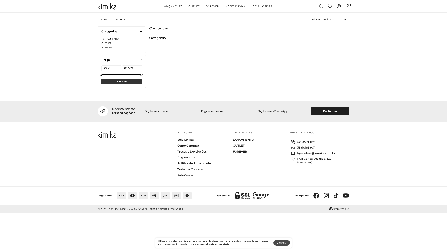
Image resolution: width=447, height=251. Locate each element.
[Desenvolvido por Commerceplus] (339, 208)
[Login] (339, 6)
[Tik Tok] (335, 195)
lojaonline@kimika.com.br (316, 153)
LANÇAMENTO (173, 6)
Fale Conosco (186, 175)
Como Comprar (188, 145)
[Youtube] (345, 195)
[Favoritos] (330, 6)
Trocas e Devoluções (192, 151)
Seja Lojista (263, 6)
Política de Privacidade (194, 163)
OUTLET (194, 6)
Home (104, 19)
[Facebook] (316, 195)
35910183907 (306, 147)
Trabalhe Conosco (190, 169)
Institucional (236, 6)
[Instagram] (326, 195)
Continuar (281, 243)
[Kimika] (107, 6)
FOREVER (212, 6)
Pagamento (186, 157)
